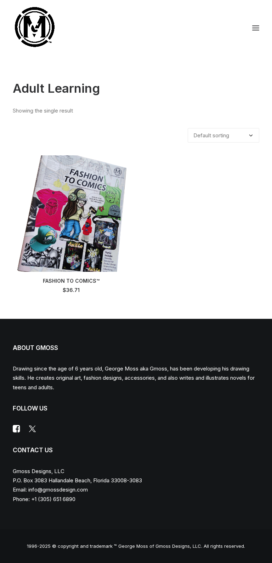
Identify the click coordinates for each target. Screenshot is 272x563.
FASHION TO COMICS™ (71, 281)
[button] (255, 28)
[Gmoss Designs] (34, 27)
